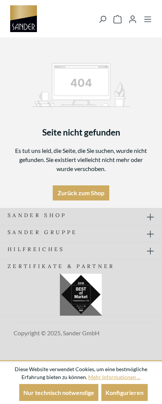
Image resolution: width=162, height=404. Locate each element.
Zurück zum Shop (81, 192)
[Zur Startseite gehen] (24, 19)
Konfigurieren (124, 392)
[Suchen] (102, 18)
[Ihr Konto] (132, 18)
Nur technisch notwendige (58, 392)
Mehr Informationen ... (114, 377)
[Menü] (147, 18)
